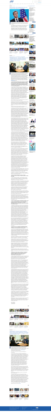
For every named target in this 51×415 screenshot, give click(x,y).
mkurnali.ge (10, 393)
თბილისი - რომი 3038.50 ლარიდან (26, 45)
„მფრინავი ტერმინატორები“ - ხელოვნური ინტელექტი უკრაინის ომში (32, 49)
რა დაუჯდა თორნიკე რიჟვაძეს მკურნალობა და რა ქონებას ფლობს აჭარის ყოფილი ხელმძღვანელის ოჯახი (12, 319)
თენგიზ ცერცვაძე (13, 80)
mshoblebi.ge (20, 393)
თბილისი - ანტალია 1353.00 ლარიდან (11, 45)
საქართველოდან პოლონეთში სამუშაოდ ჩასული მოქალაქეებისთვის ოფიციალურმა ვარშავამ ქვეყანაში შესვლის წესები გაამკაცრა (26, 320)
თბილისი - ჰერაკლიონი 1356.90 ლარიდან (16, 45)
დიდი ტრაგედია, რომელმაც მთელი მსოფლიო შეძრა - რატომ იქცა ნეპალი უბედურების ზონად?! (32, 69)
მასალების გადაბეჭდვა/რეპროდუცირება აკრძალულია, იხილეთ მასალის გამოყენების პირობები (14, 408)
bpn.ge (10, 320)
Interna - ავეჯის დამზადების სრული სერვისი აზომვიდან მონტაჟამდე (12, 326)
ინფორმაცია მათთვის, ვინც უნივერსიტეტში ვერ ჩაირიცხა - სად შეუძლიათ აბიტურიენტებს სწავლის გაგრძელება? (16, 313)
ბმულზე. (20, 383)
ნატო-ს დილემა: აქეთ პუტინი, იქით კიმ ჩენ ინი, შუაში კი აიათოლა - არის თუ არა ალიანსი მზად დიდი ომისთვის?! (32, 55)
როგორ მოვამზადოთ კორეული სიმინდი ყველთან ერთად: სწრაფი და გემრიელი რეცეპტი (26, 398)
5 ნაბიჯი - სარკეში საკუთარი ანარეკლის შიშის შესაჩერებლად (11, 392)
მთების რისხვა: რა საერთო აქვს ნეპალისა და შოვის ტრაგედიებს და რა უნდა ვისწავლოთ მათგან (16, 392)
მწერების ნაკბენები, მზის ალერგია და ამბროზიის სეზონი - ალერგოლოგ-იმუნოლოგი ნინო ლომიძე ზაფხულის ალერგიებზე (16, 327)
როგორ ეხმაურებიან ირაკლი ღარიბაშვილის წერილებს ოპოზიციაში (21, 319)
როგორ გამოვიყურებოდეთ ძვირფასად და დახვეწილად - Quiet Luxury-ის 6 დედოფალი (12, 399)
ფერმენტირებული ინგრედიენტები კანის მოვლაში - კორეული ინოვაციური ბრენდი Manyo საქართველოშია (26, 327)
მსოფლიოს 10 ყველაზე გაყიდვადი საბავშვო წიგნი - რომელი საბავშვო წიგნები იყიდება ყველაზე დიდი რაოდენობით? (21, 392)
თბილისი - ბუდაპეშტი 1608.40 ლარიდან (21, 45)
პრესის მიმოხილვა (31, 34)
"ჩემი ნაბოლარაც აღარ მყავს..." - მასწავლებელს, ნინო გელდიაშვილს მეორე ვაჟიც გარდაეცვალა (26, 52)
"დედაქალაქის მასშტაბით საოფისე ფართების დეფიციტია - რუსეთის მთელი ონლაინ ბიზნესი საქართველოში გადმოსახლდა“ (16, 319)
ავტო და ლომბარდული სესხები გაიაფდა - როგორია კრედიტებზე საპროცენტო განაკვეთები (32, 130)
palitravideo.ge (11, 53)
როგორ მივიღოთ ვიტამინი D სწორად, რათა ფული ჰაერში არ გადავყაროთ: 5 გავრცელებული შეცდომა (21, 399)
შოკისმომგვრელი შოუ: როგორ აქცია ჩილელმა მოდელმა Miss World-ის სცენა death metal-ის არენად (16, 399)
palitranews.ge (20, 320)
